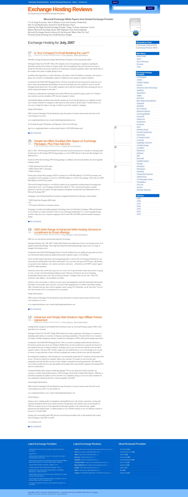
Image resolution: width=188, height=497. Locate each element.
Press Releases (67, 55)
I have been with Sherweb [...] (88, 454)
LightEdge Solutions (144, 143)
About (75, 2)
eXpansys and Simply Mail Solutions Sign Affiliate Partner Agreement (68, 318)
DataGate (140, 103)
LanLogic (140, 140)
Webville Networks (144, 190)
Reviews (140, 64)
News (139, 59)
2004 (139, 212)
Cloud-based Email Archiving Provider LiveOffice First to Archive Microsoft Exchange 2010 (47, 479)
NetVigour (141, 166)
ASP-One (140, 98)
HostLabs (140, 124)
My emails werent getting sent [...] (96, 465)
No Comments (35, 133)
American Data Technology (147, 88)
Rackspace (141, 169)
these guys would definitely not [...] (89, 452)
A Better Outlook (143, 83)
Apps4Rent (141, 93)
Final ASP (140, 117)
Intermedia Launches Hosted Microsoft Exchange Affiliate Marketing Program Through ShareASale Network (48, 461)
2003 (139, 214)
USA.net (140, 185)
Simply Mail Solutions (81, 55)
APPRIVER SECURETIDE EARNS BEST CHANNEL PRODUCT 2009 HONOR (46, 470)
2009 (139, 198)
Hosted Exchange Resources (60, 2)
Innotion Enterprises (144, 132)
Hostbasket (141, 122)
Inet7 (139, 127)
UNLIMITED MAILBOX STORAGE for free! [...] (95, 473)
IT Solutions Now (143, 138)
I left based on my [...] (88, 457)
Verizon (140, 187)
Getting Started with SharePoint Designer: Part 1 (45, 467)
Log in (95, 492)
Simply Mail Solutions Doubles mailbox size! (43, 465)
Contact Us (83, 2)
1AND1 (139, 80)
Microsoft (140, 158)
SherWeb (140, 172)
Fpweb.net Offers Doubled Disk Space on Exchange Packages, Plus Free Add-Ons (65, 142)
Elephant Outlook (143, 111)
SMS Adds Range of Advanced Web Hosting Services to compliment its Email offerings (67, 231)
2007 (139, 204)
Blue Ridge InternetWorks (146, 101)
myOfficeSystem (143, 161)
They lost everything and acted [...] (96, 462)
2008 (139, 201)
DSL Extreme (142, 109)
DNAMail (140, 106)
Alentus (140, 85)
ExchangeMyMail (143, 114)
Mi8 (138, 156)
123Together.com (125, 452)
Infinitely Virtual (142, 130)
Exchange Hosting (145, 45)
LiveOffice (140, 148)
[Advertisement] (123, 82)
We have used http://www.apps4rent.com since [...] (97, 449)
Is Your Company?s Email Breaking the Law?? (61, 52)
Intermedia (141, 135)
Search (150, 8)
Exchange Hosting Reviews (39, 2)
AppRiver (140, 90)
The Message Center (145, 179)
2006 (139, 206)
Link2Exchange (143, 145)
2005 (139, 209)
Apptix (139, 96)
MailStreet (141, 151)
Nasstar (140, 164)
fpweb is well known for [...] (90, 460)
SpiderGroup (142, 177)
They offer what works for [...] (89, 467)
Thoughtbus (141, 182)
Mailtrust (140, 153)
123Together (141, 77)
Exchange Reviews (145, 48)
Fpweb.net (65, 146)
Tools (139, 67)
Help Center (141, 56)
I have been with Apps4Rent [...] (89, 470)
